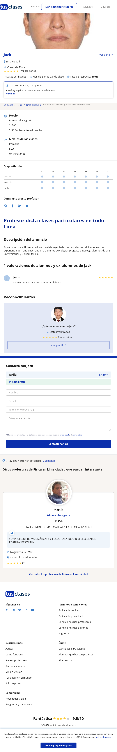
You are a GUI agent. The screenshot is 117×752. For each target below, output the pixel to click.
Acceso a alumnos (15, 666)
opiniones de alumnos (63, 725)
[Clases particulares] (11, 10)
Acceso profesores (16, 660)
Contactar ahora (58, 444)
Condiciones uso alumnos (73, 627)
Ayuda (9, 648)
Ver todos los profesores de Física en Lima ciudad (58, 574)
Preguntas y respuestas (19, 704)
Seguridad (64, 633)
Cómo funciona (14, 654)
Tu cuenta (105, 6)
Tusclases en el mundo (18, 677)
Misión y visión (13, 672)
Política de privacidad (70, 616)
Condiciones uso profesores (74, 622)
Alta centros (65, 660)
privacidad (77, 435)
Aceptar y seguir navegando (58, 745)
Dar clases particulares (59, 6)
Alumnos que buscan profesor (75, 654)
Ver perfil (57, 345)
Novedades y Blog (15, 698)
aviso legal (64, 435)
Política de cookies (69, 610)
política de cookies (104, 737)
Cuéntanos (49, 460)
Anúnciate (88, 6)
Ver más (10, 93)
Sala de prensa (13, 683)
